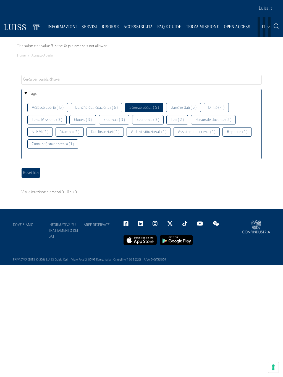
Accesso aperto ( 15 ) (48, 108)
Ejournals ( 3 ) (114, 120)
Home (21, 55)
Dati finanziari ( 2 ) (105, 132)
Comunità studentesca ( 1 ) (53, 144)
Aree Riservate (97, 225)
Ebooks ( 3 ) (83, 120)
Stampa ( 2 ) (69, 132)
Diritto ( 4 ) (216, 108)
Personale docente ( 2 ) (213, 120)
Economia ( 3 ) (148, 120)
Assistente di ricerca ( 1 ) (196, 132)
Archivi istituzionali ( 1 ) (148, 132)
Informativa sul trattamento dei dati (63, 231)
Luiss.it (265, 8)
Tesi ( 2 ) (177, 120)
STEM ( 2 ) (40, 132)
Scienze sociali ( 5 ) (144, 108)
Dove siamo (23, 225)
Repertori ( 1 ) (237, 132)
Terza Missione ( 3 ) (47, 120)
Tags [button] (33, 94)
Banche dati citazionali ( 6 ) (96, 108)
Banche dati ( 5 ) (183, 108)
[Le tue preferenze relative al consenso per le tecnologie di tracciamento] (273, 367)
